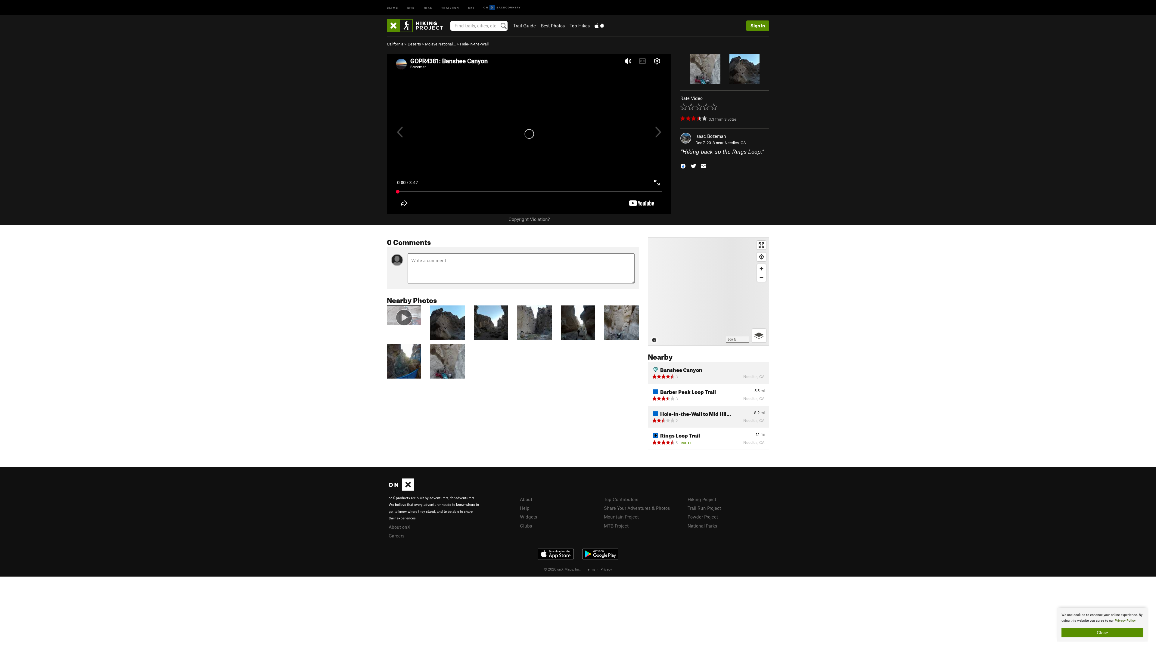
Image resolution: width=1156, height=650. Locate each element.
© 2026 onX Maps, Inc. (562, 569)
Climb (392, 7)
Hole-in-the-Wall (474, 44)
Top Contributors (621, 499)
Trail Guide (524, 25)
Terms (590, 569)
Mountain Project (621, 516)
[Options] (759, 335)
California (395, 44)
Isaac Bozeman (710, 136)
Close (1102, 632)
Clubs (526, 525)
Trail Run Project (704, 508)
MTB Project (616, 525)
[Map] (708, 291)
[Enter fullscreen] (761, 245)
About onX (399, 527)
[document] (1102, 624)
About (526, 499)
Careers (396, 535)
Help (525, 508)
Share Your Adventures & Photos (637, 508)
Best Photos (553, 25)
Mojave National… (440, 44)
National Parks (702, 525)
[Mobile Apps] (599, 25)
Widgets (528, 516)
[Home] (418, 25)
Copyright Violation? (529, 219)
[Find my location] (761, 256)
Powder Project (703, 516)
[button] (683, 165)
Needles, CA (735, 142)
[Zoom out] (761, 277)
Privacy (606, 569)
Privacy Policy (1125, 621)
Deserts (414, 44)
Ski (471, 7)
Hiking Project (702, 499)
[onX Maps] (401, 489)
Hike (428, 7)
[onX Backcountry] (502, 7)
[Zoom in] (761, 268)
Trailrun (450, 7)
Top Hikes (580, 25)
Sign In (757, 25)
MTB (411, 7)
